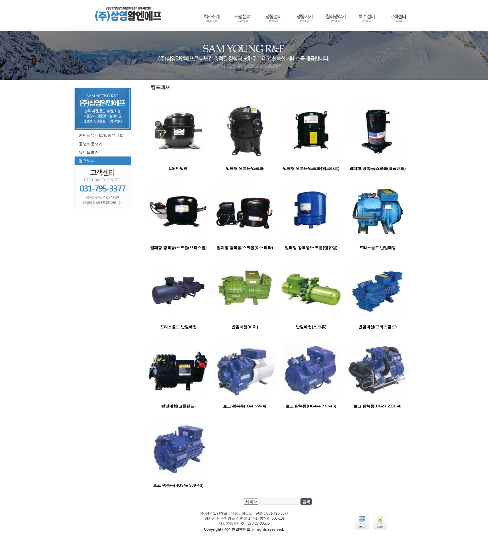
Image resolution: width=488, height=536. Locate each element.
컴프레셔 (87, 160)
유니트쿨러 (89, 152)
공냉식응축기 (91, 144)
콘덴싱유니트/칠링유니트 (101, 135)
